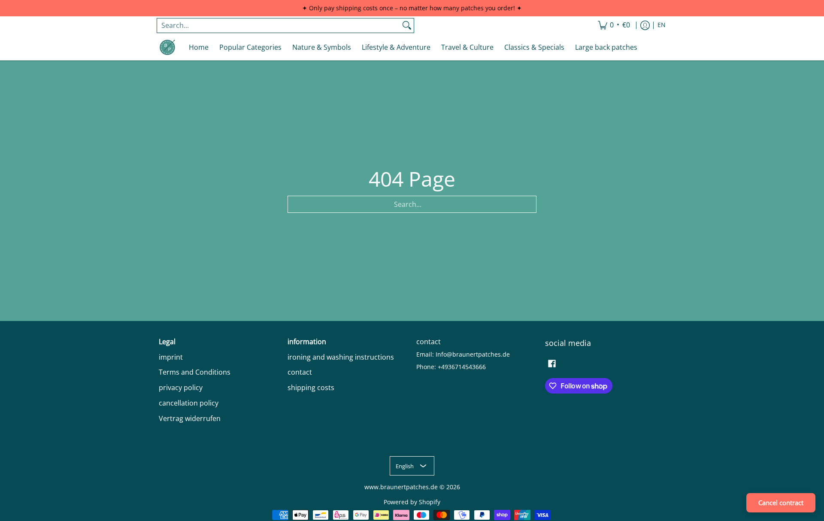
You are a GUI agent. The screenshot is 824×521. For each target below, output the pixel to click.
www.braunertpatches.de (401, 487)
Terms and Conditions (194, 372)
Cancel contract (780, 502)
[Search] (407, 25)
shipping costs (311, 387)
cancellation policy (188, 403)
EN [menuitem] (661, 25)
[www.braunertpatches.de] (167, 47)
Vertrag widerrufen (190, 418)
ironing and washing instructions (341, 357)
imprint (171, 357)
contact (300, 372)
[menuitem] (613, 25)
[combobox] (278, 25)
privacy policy (181, 387)
